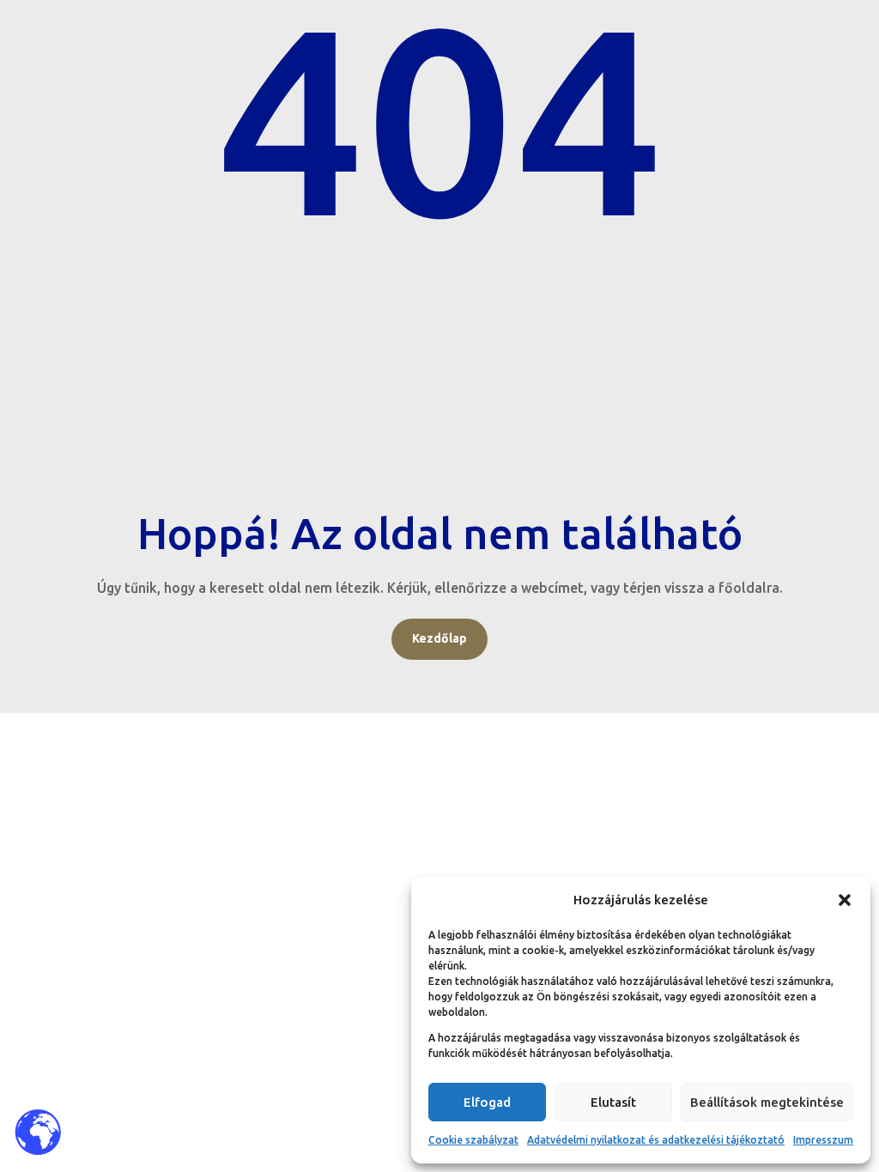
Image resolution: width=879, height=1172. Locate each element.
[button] (844, 900)
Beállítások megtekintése (767, 1102)
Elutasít (613, 1102)
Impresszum (823, 1139)
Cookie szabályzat (473, 1139)
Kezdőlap (439, 638)
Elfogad (487, 1102)
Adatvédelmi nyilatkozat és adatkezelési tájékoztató (656, 1139)
